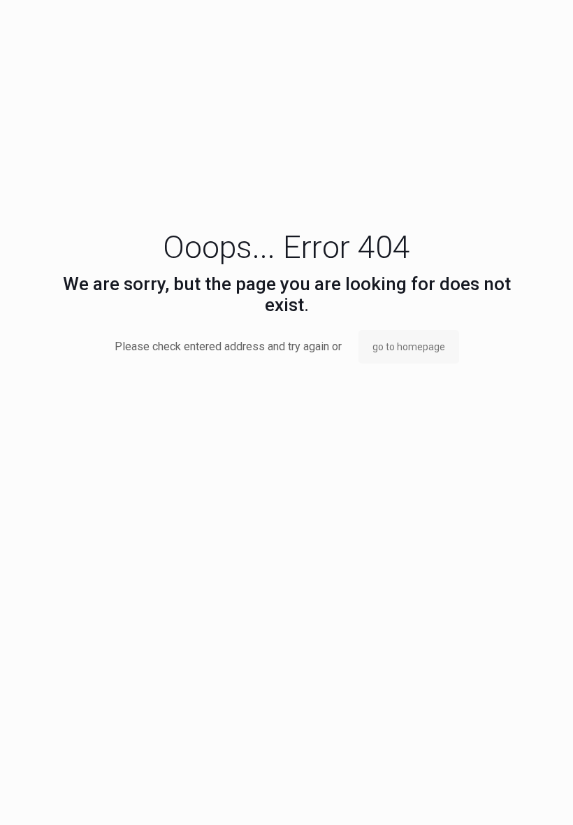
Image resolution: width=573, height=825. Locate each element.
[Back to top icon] (506, 796)
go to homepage (408, 346)
